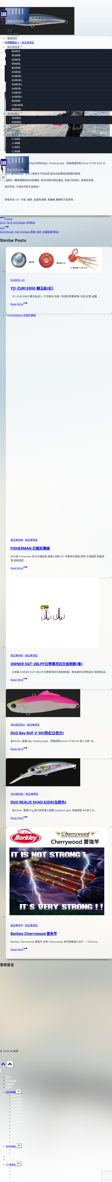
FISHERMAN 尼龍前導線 (30, 548)
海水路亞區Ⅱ (16, 76)
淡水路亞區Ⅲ (17, 96)
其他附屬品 (11, 1146)
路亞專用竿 (16, 51)
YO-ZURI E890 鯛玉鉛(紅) (32, 288)
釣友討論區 (13, 34)
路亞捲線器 (16, 55)
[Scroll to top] (3, 1065)
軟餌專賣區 (16, 63)
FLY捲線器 (16, 143)
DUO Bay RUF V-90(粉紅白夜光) (37, 733)
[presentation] (59, 260)
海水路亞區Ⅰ (16, 72)
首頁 (9, 30)
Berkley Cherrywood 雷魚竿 (33, 933)
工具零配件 (13, 126)
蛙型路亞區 (16, 59)
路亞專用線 (16, 68)
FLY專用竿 (16, 147)
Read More (18, 304)
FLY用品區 (16, 139)
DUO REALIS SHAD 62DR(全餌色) (38, 802)
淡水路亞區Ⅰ (16, 88)
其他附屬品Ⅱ (16, 122)
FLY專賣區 (11, 1164)
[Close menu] (1, 1070)
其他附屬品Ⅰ (16, 118)
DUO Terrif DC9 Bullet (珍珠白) (17, 221)
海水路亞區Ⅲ (17, 80)
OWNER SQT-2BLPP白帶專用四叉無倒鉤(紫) (46, 664)
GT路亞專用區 (17, 105)
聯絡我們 (12, 38)
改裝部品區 (13, 129)
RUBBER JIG (17, 280)
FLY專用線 (16, 151)
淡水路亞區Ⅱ (16, 92)
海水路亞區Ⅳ (17, 84)
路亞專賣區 (31, 540)
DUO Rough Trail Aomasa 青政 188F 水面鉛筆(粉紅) (29, 230)
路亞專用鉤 (16, 101)
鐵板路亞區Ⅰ (16, 109)
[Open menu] (3, 178)
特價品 (11, 42)
